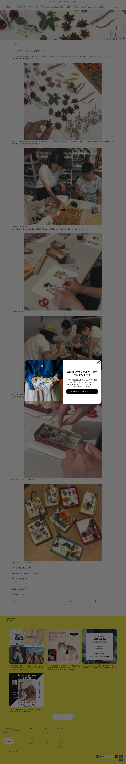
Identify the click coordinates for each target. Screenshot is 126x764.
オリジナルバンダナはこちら (82, 391)
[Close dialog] (98, 362)
